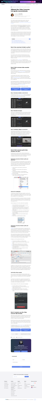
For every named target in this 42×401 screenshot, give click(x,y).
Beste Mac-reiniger (13, 384)
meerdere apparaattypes (22, 84)
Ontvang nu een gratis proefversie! (16, 89)
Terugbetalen (25, 385)
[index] (11, 7)
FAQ (18, 384)
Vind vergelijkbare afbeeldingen (13, 387)
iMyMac (3, 4)
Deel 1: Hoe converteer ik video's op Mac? (17, 40)
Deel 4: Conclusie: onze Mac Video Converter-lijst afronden (19, 42)
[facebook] (31, 383)
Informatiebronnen (20, 385)
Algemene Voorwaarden (27, 384)
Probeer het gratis (17, 351)
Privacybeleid (28, 399)
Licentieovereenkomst (26, 386)
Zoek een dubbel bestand (14, 385)
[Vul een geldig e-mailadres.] (19, 376)
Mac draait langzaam (13, 390)
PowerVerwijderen (6, 384)
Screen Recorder (6, 386)
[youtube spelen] (35, 383)
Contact (18, 386)
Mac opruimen (12, 394)
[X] (33, 383)
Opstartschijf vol (13, 393)
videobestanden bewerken (16, 77)
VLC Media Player (20, 59)
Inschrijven (26, 376)
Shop (33, 4)
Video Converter (6, 385)
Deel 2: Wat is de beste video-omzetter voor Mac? (17, 41)
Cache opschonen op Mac (14, 395)
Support (37, 4)
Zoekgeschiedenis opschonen (13, 389)
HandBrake (12, 228)
